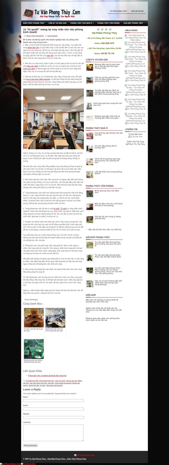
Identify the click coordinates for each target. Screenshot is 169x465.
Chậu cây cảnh (29, 69)
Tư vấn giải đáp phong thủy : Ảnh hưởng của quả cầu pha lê (108, 244)
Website (26, 414)
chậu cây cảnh (32, 66)
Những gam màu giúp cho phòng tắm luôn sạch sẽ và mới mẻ (103, 319)
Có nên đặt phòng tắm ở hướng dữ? (106, 147)
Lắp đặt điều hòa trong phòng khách (108, 173)
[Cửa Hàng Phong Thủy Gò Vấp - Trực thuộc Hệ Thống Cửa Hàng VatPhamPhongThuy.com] (135, 107)
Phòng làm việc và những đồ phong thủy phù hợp (47, 376)
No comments (52, 36)
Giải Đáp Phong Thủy (133, 23)
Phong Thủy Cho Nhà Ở (82, 23)
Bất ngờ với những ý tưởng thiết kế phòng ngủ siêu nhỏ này (102, 301)
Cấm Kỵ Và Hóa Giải (57, 23)
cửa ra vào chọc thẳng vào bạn (38, 79)
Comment (26, 422)
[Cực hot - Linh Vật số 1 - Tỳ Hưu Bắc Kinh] (135, 137)
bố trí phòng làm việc (46, 381)
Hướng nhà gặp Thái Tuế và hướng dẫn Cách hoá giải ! (107, 117)
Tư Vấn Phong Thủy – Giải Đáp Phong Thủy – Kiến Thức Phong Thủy (57, 459)
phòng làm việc (33, 48)
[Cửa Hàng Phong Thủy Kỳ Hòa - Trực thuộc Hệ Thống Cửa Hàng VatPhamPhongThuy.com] (135, 92)
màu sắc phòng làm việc (38, 383)
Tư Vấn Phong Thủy (118, 11)
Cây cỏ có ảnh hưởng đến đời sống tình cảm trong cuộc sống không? (108, 283)
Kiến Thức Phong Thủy (33, 23)
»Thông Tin (131, 129)
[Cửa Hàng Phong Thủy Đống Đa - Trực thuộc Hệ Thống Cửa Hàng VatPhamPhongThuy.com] (135, 121)
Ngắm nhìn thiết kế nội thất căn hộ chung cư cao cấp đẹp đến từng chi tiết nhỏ (104, 310)
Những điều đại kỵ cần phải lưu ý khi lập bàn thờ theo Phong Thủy (107, 66)
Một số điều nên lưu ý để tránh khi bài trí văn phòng (109, 205)
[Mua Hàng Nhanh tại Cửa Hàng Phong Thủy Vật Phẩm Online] (135, 40)
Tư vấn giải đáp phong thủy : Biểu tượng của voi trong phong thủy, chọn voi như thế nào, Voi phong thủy (108, 270)
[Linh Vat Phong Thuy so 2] (135, 144)
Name (26, 397)
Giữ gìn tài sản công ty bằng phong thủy (108, 217)
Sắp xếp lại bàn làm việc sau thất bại (104, 229)
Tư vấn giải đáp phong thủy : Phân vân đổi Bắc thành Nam (108, 256)
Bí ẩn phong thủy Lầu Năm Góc (107, 192)
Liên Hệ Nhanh (137, 11)
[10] (53, 119)
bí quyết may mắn (32, 381)
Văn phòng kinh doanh (54, 385)
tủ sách (56, 209)
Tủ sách (63, 209)
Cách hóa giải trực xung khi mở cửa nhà (107, 104)
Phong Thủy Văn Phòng (108, 23)
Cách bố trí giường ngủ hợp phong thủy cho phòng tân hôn (107, 160)
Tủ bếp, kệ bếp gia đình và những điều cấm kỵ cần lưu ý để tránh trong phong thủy (108, 92)
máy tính (50, 55)
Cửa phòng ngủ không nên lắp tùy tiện (109, 134)
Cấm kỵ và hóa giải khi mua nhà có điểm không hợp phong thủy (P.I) (107, 79)
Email (25, 405)
